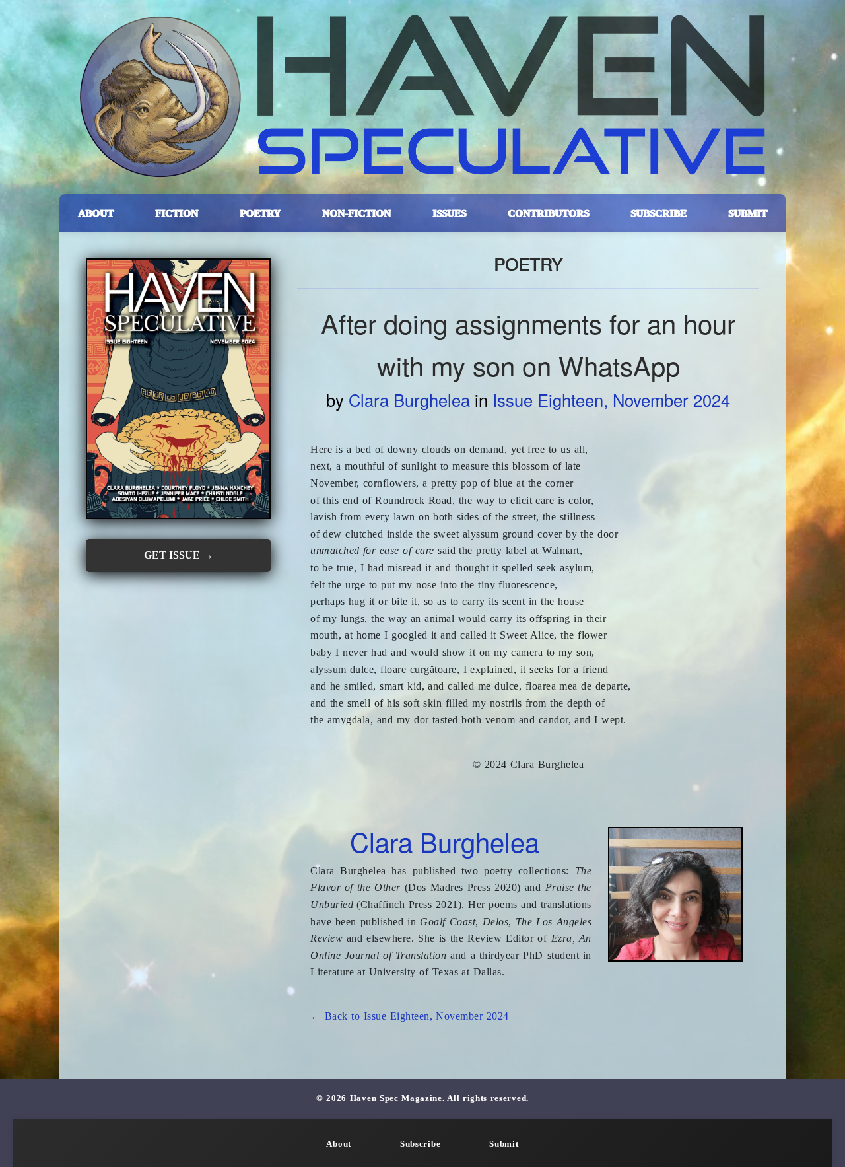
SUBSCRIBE (658, 213)
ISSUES (449, 213)
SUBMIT (747, 213)
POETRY (260, 213)
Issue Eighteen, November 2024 (611, 399)
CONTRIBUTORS (548, 213)
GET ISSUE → (178, 555)
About (338, 1144)
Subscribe (420, 1144)
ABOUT (96, 213)
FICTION (176, 213)
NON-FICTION (356, 213)
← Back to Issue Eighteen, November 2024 (409, 1016)
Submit (503, 1144)
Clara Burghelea (409, 399)
